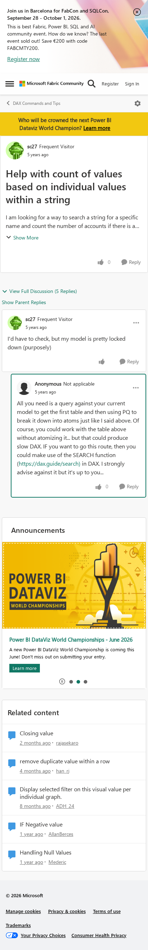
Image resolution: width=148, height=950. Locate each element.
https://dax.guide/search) (49, 463)
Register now (23, 58)
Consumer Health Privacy (98, 935)
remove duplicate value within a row (65, 761)
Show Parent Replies (24, 302)
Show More (25, 237)
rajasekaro (67, 742)
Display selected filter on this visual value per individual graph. (75, 793)
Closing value (36, 733)
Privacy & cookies (67, 911)
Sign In (132, 83)
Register (110, 83)
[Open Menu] (138, 103)
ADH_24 (65, 805)
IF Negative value (41, 824)
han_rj (62, 770)
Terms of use (107, 911)
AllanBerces (60, 833)
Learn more (96, 127)
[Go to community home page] (51, 84)
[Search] (91, 83)
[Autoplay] (62, 681)
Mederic (57, 861)
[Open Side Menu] (10, 83)
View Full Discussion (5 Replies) (43, 291)
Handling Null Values (45, 852)
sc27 (32, 146)
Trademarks (18, 925)
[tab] (70, 681)
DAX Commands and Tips (36, 103)
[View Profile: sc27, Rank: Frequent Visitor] (15, 150)
